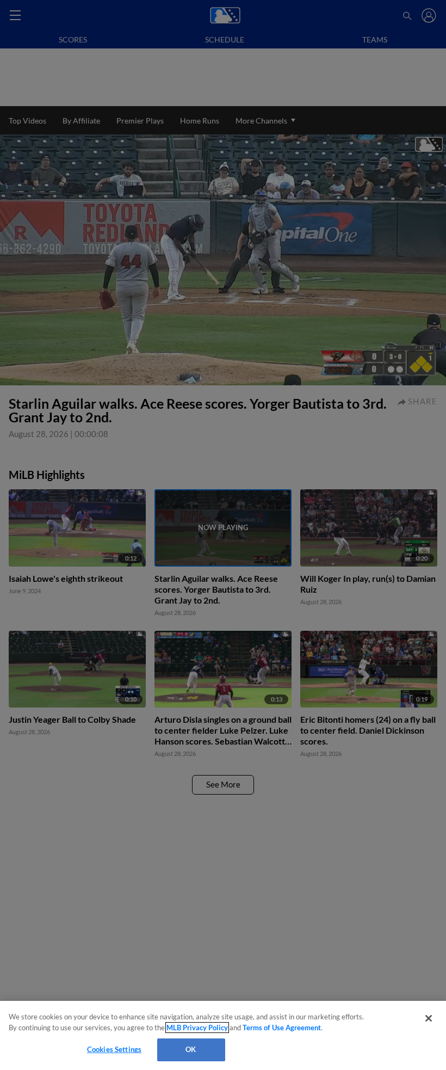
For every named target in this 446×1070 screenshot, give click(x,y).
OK (190, 1049)
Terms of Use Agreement (282, 1027)
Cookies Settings (114, 1049)
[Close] (429, 1018)
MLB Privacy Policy (197, 1027)
